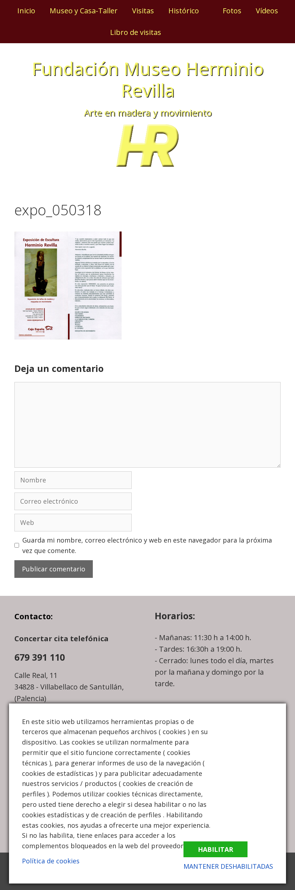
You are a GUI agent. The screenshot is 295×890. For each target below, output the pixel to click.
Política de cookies (51, 861)
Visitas (143, 10)
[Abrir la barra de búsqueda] (180, 32)
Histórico (183, 10)
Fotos (232, 10)
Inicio (26, 10)
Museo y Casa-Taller (84, 10)
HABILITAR (215, 849)
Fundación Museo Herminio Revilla (148, 79)
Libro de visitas (135, 32)
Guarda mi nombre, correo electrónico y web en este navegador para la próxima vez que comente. (147, 545)
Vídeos (267, 10)
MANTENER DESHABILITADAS (228, 866)
